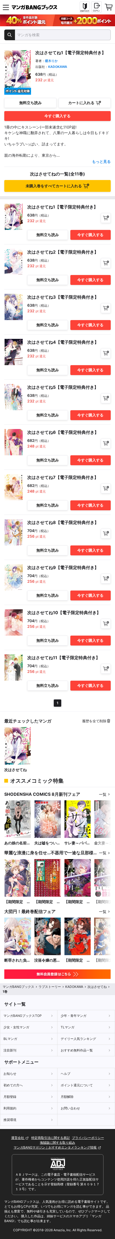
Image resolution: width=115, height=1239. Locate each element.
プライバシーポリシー (88, 1138)
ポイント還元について (77, 1085)
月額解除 (67, 1097)
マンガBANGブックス (18, 987)
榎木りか (51, 61)
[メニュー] (6, 7)
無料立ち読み (30, 102)
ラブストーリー (50, 987)
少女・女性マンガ (16, 1027)
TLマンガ (67, 1027)
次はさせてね (15, 769)
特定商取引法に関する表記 (50, 1138)
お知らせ (9, 1074)
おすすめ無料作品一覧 (77, 1050)
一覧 (102, 794)
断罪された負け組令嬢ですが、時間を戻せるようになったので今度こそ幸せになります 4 (17, 960)
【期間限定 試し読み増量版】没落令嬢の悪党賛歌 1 (77, 960)
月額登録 (9, 1097)
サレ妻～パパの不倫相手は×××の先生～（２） (77, 843)
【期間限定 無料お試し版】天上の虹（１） (47, 901)
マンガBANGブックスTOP (22, 1016)
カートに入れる (81, 102)
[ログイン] (96, 7)
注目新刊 (9, 1050)
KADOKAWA (57, 67)
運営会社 (18, 1138)
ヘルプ (65, 1074)
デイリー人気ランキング (78, 1039)
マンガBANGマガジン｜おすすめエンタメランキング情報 (55, 1147)
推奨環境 (9, 1120)
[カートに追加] (106, 218)
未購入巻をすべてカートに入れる (54, 186)
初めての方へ (13, 1085)
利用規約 (9, 1108)
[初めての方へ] (84, 7)
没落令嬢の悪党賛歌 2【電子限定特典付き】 (47, 960)
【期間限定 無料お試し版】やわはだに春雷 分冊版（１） (77, 901)
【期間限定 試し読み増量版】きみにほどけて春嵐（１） (17, 901)
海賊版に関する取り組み (57, 1143)
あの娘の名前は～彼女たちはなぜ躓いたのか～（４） (17, 843)
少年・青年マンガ (73, 1016)
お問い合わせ (70, 1108)
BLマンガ (10, 1039)
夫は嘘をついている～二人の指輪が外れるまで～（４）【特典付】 (47, 843)
